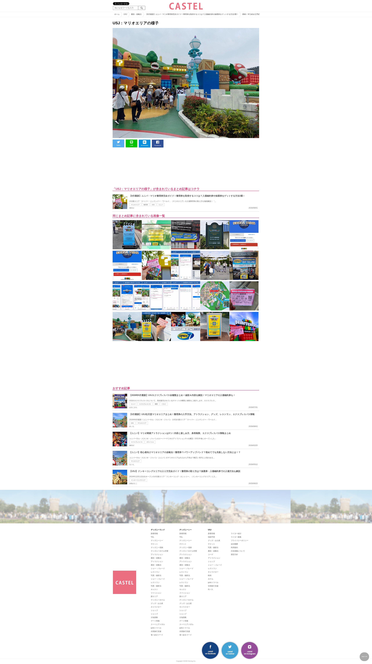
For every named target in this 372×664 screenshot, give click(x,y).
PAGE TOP (364, 656)
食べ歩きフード (157, 635)
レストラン (155, 572)
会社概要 (234, 544)
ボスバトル (150, 442)
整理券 (146, 204)
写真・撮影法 (156, 575)
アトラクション (157, 554)
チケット (154, 544)
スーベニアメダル (158, 624)
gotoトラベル (156, 628)
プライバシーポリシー (239, 541)
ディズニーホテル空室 (159, 551)
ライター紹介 (236, 534)
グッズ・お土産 (157, 603)
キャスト (154, 589)
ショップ (154, 610)
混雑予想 (211, 537)
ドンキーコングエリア (138, 480)
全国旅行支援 (156, 631)
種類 (156, 404)
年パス (210, 589)
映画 (209, 575)
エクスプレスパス (145, 404)
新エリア (154, 596)
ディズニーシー (157, 541)
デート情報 (155, 621)
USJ (153, 204)
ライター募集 (236, 537)
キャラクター (156, 607)
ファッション (156, 593)
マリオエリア (135, 204)
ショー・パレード (158, 568)
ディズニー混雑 (157, 547)
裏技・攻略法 (156, 558)
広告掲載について (238, 551)
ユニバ (161, 204)
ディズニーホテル (158, 600)
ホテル (210, 579)
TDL (152, 537)
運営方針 (234, 554)
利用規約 (234, 547)
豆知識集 (154, 617)
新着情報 (154, 534)
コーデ (210, 554)
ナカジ (164, 404)
